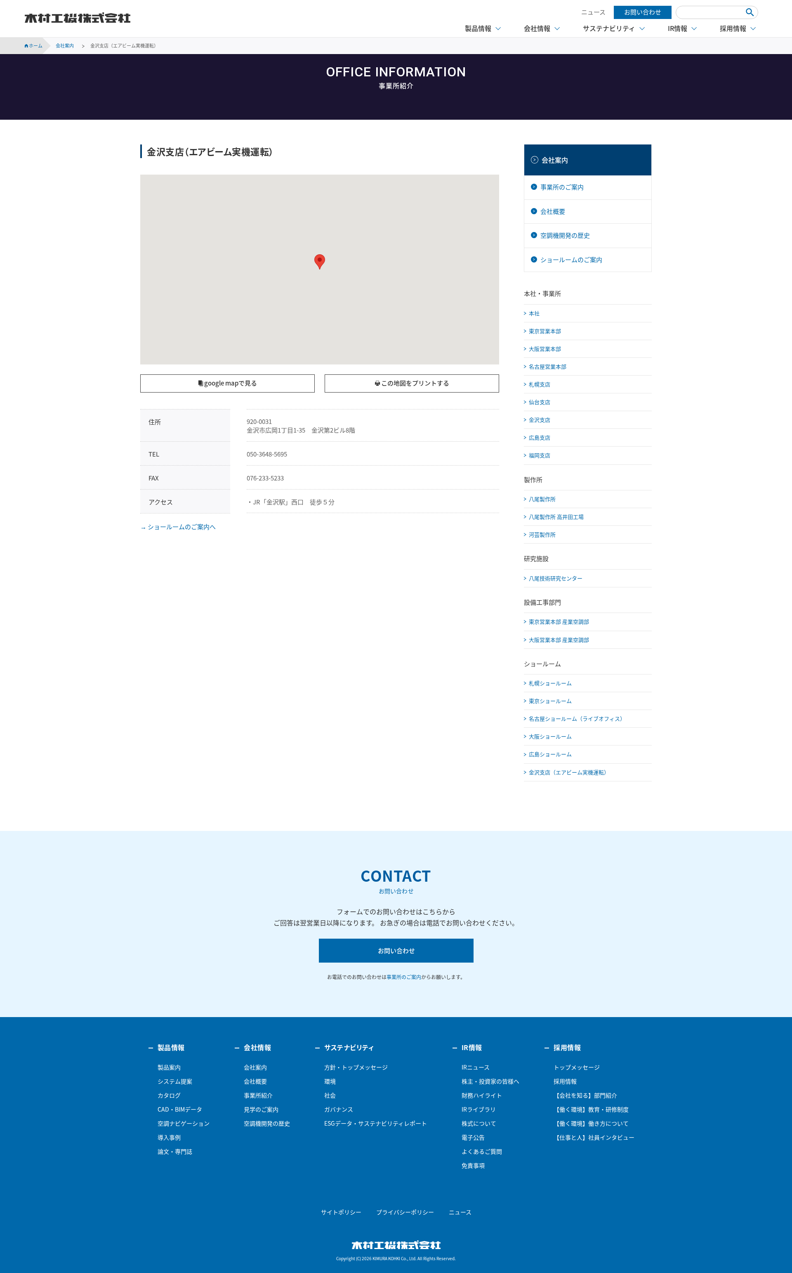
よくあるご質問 (482, 1151)
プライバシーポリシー (405, 1212)
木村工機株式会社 (77, 17)
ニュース (593, 12)
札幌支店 (539, 384)
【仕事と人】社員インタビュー (594, 1137)
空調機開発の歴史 (565, 235)
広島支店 (539, 437)
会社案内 (555, 160)
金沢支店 (539, 420)
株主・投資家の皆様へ (490, 1081)
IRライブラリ (479, 1109)
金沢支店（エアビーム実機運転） (569, 772)
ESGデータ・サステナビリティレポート (375, 1123)
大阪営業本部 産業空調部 (559, 640)
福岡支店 (539, 455)
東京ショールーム (550, 701)
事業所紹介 (258, 1095)
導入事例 (169, 1137)
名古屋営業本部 (547, 366)
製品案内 (169, 1067)
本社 (534, 313)
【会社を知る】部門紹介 (585, 1095)
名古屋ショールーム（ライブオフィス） (577, 718)
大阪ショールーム (550, 736)
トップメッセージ (577, 1067)
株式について (479, 1123)
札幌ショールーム (550, 683)
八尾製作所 (542, 499)
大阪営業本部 (545, 349)
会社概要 (552, 211)
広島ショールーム (550, 754)
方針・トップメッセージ (356, 1067)
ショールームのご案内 (571, 259)
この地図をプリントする (414, 383)
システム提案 (175, 1081)
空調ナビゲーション (184, 1123)
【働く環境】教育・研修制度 (591, 1109)
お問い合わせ (642, 12)
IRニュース (476, 1067)
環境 (330, 1081)
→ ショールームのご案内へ (178, 526)
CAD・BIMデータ (180, 1109)
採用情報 (565, 1081)
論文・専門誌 (175, 1151)
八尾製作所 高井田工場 (556, 517)
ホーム (35, 45)
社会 (330, 1095)
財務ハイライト (482, 1095)
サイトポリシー (341, 1212)
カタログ (169, 1095)
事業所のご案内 (562, 187)
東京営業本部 (545, 331)
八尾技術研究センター (555, 578)
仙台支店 (539, 402)
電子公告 (473, 1137)
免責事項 (473, 1165)
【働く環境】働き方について (591, 1123)
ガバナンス (338, 1109)
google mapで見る (230, 383)
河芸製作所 (542, 534)
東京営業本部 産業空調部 (559, 621)
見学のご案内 (261, 1109)
